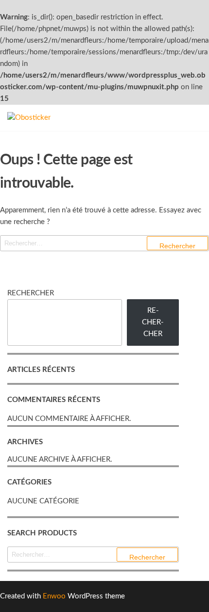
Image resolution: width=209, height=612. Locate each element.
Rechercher (30, 293)
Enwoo (54, 596)
